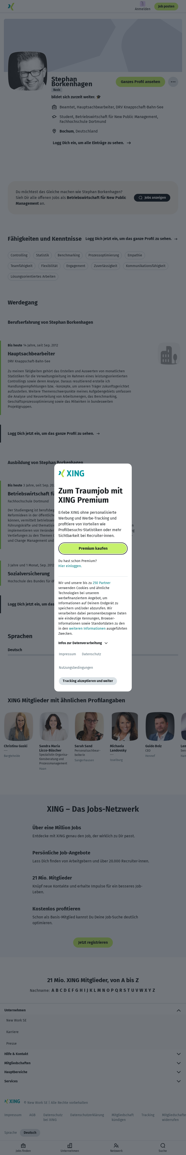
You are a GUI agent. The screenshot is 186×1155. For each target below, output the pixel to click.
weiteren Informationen (87, 629)
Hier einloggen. (70, 566)
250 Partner (101, 583)
